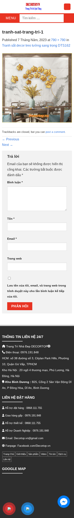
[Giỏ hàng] (67, 6)
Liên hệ (6, 459)
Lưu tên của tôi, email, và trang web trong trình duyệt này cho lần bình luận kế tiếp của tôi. (36, 291)
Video (43, 454)
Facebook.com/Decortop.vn (33, 445)
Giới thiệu (21, 454)
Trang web (14, 258)
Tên (10, 218)
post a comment (55, 131)
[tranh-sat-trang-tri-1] (37, 88)
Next (7, 145)
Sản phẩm (33, 454)
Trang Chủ (8, 454)
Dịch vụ (62, 454)
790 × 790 (58, 40)
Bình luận (15, 182)
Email (12, 238)
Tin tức (52, 454)
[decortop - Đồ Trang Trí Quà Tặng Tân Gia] (33, 6)
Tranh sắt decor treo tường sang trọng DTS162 (36, 45)
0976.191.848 (33, 415)
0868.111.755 (34, 407)
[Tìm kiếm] (68, 18)
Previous (10, 139)
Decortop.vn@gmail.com (28, 438)
